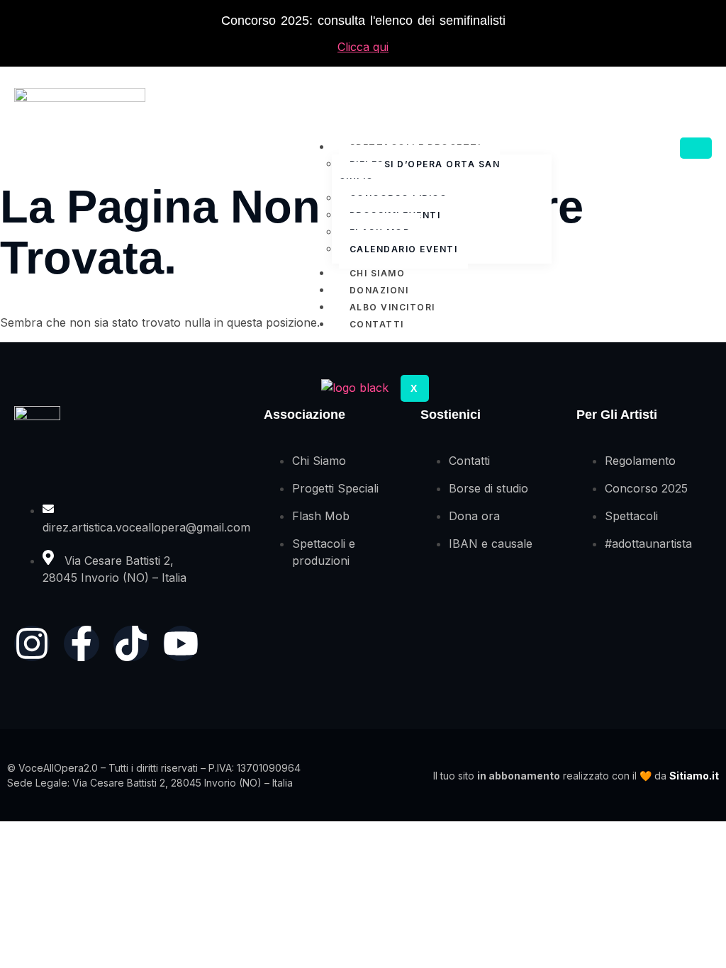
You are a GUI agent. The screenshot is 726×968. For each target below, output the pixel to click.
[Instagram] (32, 643)
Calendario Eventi (404, 249)
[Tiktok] (131, 643)
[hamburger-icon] (696, 148)
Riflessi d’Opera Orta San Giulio (420, 172)
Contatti (377, 324)
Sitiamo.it (694, 776)
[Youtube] (181, 643)
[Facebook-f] (81, 643)
